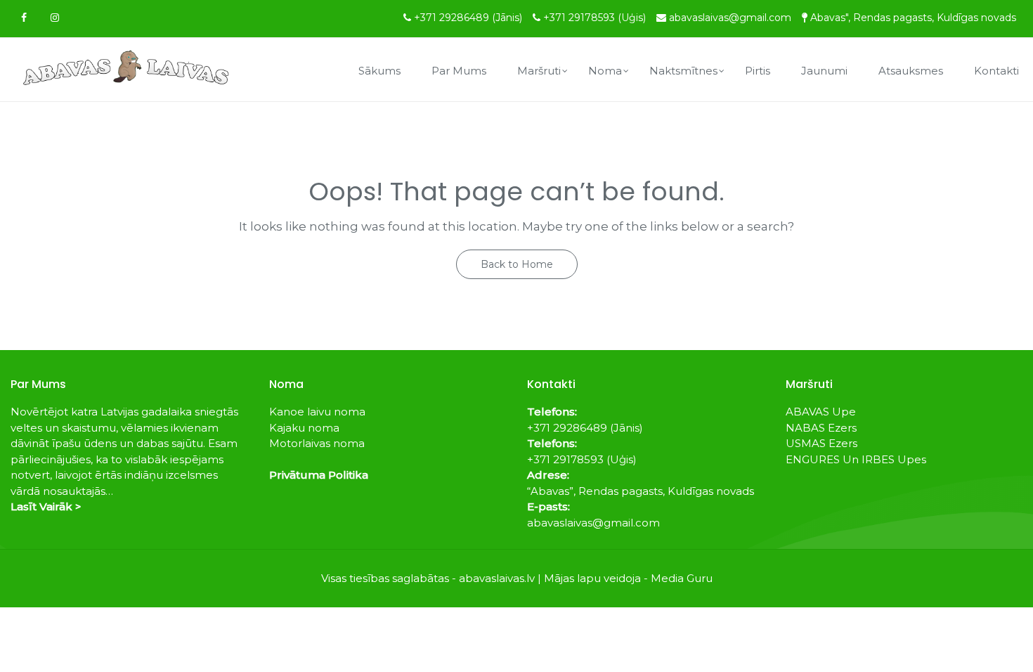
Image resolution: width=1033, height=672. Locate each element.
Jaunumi (824, 70)
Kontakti (996, 70)
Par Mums (458, 70)
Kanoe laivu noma (317, 411)
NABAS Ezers (821, 427)
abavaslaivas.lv (497, 578)
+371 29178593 (594, 17)
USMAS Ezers (821, 443)
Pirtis (757, 70)
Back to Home (517, 264)
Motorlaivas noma (317, 443)
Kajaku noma (304, 427)
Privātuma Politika (318, 475)
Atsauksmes (910, 70)
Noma (605, 70)
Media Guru (682, 578)
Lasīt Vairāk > (46, 506)
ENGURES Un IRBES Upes (856, 459)
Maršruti (539, 70)
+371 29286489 (468, 17)
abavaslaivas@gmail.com (730, 17)
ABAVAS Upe (821, 411)
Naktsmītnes (683, 70)
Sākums (379, 70)
